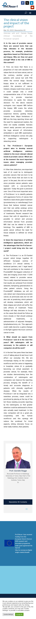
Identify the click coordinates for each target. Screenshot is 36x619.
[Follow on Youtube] (32, 7)
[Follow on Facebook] (23, 3)
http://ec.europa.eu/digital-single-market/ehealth (23, 551)
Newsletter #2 (20, 30)
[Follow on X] (27, 3)
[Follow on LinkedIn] (31, 3)
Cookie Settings (8, 614)
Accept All (19, 614)
